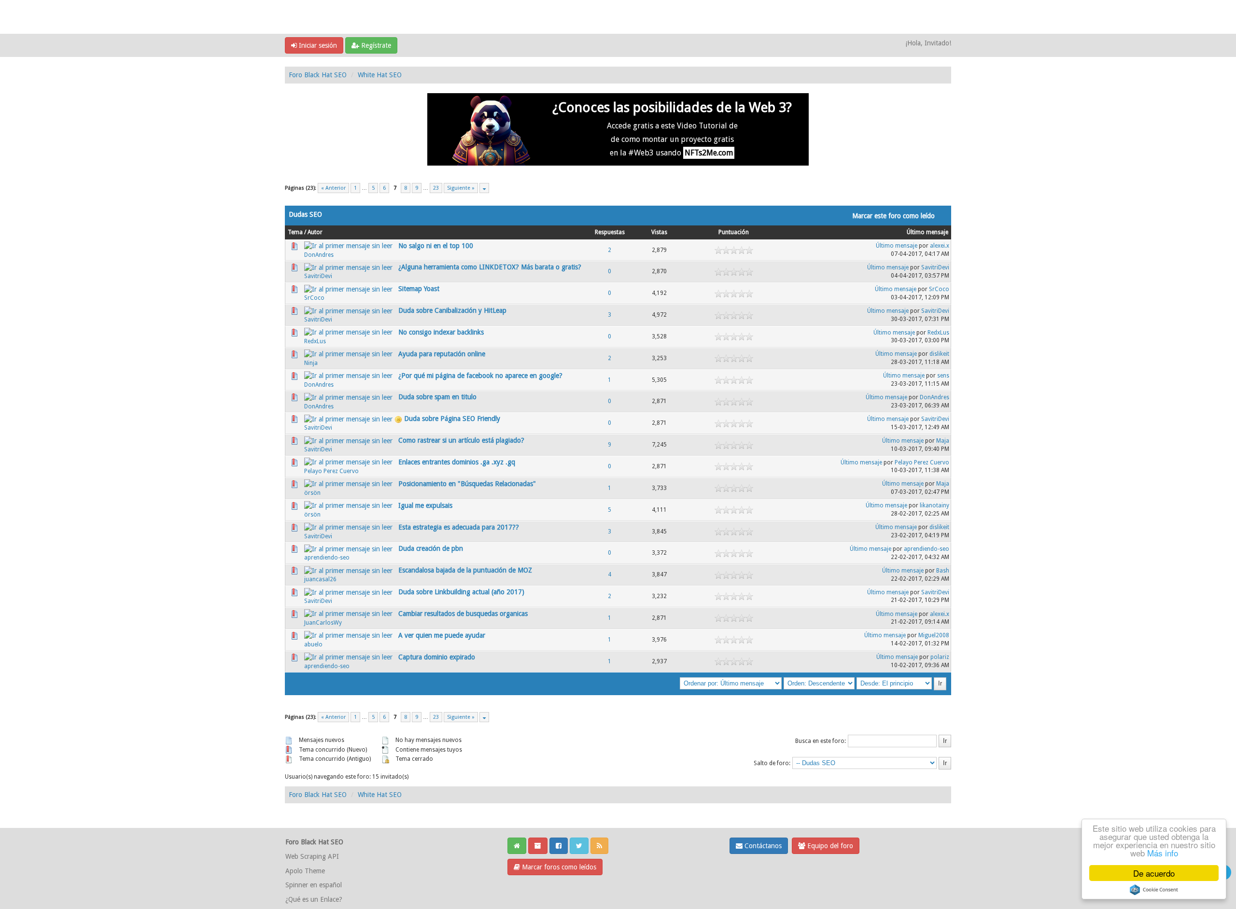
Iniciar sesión (317, 45)
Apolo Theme (305, 871)
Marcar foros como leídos (558, 867)
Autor (315, 232)
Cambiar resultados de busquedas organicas (463, 613)
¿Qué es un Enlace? (313, 899)
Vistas (659, 232)
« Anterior (333, 188)
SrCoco (314, 297)
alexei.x (939, 245)
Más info (1162, 853)
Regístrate (375, 45)
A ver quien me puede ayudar (441, 635)
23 (436, 188)
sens (943, 375)
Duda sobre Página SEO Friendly (452, 418)
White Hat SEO (380, 75)
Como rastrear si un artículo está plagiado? (461, 440)
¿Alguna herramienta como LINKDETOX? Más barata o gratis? (489, 267)
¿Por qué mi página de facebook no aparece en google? (480, 375)
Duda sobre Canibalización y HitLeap (452, 310)
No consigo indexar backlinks (441, 332)
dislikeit (939, 353)
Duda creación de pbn (430, 548)
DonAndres (319, 255)
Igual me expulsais (425, 505)
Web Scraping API (312, 856)
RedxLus (315, 341)
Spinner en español (313, 885)
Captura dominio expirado (436, 657)
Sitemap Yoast (418, 289)
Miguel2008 (933, 635)
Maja (942, 440)
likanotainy (934, 505)
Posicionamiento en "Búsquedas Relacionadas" (467, 484)
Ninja (311, 363)
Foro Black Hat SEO (318, 75)
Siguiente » (461, 188)
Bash (942, 570)
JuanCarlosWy (323, 622)
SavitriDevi (318, 276)
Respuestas (610, 232)
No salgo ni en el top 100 (435, 246)
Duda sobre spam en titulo (437, 397)
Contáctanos (762, 846)
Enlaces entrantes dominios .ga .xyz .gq (456, 462)
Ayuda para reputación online (441, 354)
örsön (312, 492)
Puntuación (733, 232)
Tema (295, 232)
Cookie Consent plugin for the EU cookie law (1154, 889)
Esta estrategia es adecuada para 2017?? (458, 527)
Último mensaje (927, 232)
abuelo (313, 644)
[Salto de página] (484, 188)
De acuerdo (1154, 873)
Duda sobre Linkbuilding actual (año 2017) (461, 592)
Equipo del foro (829, 846)
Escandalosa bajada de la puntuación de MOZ (465, 570)
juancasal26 (320, 579)
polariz (939, 657)
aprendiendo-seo (327, 557)
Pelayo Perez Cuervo (331, 471)
